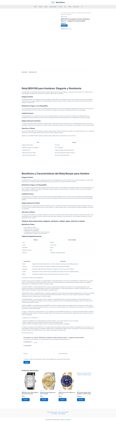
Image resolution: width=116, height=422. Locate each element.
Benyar (69, 12)
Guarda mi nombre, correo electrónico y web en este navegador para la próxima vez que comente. (47, 359)
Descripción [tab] (24, 72)
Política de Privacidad (52, 412)
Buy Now (64, 25)
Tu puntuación (27, 342)
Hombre (40, 6)
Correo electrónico (63, 353)
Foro (65, 6)
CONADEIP (68, 419)
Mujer (35, 6)
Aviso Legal (75, 6)
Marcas (46, 6)
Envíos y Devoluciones (63, 412)
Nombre (25, 353)
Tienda (69, 6)
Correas (60, 6)
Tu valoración (27, 345)
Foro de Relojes (61, 413)
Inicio (62, 12)
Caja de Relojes (53, 6)
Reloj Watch (60, 2)
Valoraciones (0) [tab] (33, 72)
